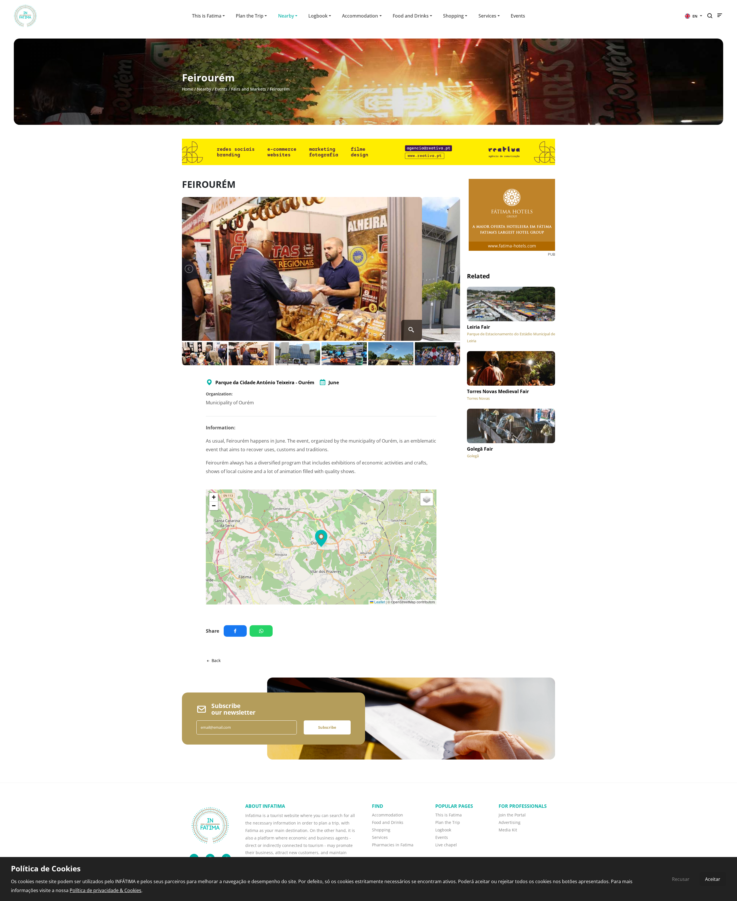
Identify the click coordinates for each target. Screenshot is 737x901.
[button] (693, 15)
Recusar (680, 879)
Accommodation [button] (360, 16)
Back (215, 660)
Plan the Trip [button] (249, 16)
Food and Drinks (387, 822)
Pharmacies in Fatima (392, 845)
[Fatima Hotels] (512, 215)
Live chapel (446, 845)
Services (380, 837)
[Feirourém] (321, 269)
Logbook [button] (318, 16)
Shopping (381, 830)
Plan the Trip (447, 822)
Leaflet (379, 601)
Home (187, 89)
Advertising (510, 822)
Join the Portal (512, 815)
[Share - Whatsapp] (263, 631)
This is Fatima (448, 815)
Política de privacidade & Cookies (105, 890)
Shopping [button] (453, 16)
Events (518, 16)
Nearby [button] (286, 16)
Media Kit (508, 830)
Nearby (204, 89)
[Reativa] (368, 151)
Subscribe (327, 727)
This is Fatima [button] (206, 16)
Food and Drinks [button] (411, 16)
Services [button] (487, 16)
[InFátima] (210, 825)
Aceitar (712, 879)
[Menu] (719, 17)
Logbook (443, 830)
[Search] (711, 16)
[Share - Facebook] (237, 631)
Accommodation (387, 815)
